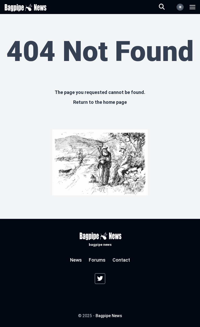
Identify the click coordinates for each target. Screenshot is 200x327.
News (76, 260)
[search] (165, 7)
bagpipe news (109, 315)
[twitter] (100, 278)
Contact (121, 260)
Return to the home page (100, 102)
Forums (97, 260)
